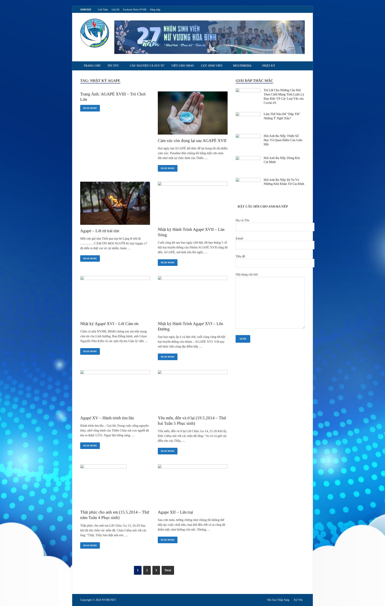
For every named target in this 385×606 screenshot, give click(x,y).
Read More (88, 107)
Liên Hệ (115, 9)
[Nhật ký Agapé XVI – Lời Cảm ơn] (115, 297)
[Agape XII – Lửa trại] (193, 486)
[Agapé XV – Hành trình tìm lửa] (115, 391)
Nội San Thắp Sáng (278, 599)
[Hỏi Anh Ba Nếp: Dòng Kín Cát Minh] (248, 158)
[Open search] (303, 66)
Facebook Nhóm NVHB (134, 9)
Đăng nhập (155, 9)
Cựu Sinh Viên (211, 65)
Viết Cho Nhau (182, 65)
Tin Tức (113, 65)
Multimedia (242, 65)
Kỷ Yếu (298, 599)
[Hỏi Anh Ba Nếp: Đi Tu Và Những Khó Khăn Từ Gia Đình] (248, 180)
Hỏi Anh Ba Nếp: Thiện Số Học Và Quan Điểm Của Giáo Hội (283, 140)
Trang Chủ (92, 65)
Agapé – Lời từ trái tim (99, 230)
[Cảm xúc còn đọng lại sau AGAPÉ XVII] (193, 113)
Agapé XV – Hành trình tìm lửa (107, 417)
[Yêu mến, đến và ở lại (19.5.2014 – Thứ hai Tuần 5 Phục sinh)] (193, 391)
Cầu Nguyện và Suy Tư (147, 65)
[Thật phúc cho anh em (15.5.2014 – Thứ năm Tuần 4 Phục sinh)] (115, 486)
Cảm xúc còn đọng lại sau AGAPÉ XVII (192, 140)
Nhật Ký (268, 65)
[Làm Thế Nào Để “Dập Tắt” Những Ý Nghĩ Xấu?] (248, 114)
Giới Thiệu (103, 9)
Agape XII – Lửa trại (175, 512)
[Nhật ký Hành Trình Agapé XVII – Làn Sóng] (193, 203)
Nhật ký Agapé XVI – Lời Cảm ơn (109, 323)
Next (168, 570)
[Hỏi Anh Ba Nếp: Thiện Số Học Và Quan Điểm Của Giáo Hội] (248, 136)
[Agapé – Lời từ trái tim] (115, 204)
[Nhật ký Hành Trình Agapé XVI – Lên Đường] (193, 297)
